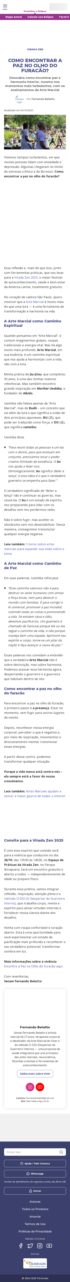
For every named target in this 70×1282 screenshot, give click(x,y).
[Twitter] (30, 1245)
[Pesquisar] (61, 1152)
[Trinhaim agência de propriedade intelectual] (35, 1267)
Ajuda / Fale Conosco (37, 1163)
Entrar (37, 1190)
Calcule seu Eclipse (40, 16)
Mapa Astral (13, 16)
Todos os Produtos (35, 1209)
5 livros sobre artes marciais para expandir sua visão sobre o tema (34, 549)
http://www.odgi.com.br (37, 1101)
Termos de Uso (35, 1224)
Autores (35, 1201)
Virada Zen (35, 49)
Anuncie (35, 1216)
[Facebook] (20, 1245)
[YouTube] (40, 1087)
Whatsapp (37, 1173)
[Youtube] (49, 1245)
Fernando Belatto (43, 99)
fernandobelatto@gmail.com (40, 1098)
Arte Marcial (35, 302)
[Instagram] (30, 1087)
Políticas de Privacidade (35, 1231)
